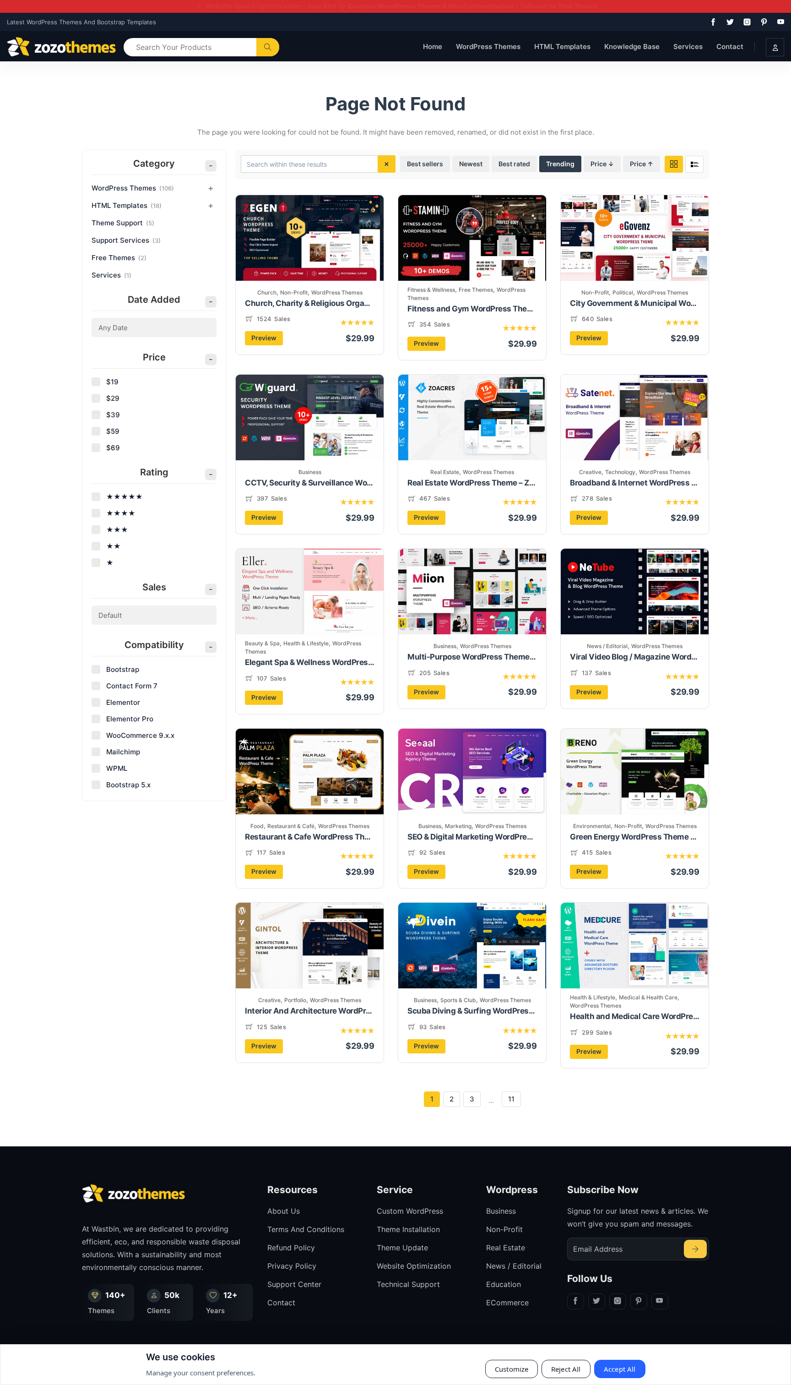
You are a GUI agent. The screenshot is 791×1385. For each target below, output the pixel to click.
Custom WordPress (410, 1211)
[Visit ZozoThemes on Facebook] (711, 22)
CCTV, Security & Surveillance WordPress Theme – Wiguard (309, 482)
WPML (116, 768)
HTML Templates (562, 46)
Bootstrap (122, 669)
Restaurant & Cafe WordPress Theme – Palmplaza (309, 836)
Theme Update (402, 1247)
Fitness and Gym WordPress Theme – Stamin (472, 308)
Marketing (458, 826)
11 (511, 1099)
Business (309, 472)
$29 (112, 398)
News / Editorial (607, 646)
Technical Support (408, 1284)
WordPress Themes (488, 46)
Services (688, 46)
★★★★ (120, 513)
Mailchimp (123, 751)
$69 (113, 447)
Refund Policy (291, 1247)
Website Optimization (414, 1265)
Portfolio (295, 1000)
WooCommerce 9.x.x (140, 735)
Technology (620, 472)
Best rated (514, 164)
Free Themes (476, 289)
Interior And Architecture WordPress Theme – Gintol (309, 1010)
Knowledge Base (632, 46)
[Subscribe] (695, 1249)
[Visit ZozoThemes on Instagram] (745, 22)
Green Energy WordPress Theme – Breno (634, 836)
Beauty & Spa (262, 643)
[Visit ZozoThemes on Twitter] (728, 22)
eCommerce (507, 1302)
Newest (470, 164)
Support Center (294, 1284)
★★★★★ (124, 496)
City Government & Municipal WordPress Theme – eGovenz (634, 303)
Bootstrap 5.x (128, 784)
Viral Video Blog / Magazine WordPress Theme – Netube (634, 656)
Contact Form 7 (131, 686)
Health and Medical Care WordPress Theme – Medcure (634, 1016)
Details (313, 253)
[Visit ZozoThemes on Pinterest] (762, 22)
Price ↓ (602, 164)
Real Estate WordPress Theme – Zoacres (472, 482)
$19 (112, 381)
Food (257, 826)
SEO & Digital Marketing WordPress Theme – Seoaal (472, 836)
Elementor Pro (129, 718)
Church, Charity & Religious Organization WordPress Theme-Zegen (309, 303)
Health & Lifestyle (306, 643)
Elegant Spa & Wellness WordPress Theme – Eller (309, 662)
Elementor (123, 702)
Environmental (592, 826)
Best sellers (425, 164)
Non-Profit (294, 292)
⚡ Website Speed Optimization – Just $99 (396, 6)
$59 (112, 431)
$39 (113, 414)
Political (622, 292)
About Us (283, 1211)
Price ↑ (641, 164)
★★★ (117, 529)
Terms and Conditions (305, 1229)
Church (266, 292)
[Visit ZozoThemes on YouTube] (779, 22)
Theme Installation (408, 1229)
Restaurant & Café (290, 826)
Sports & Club (458, 1000)
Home (432, 46)
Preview (263, 338)
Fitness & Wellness (431, 289)
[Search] (267, 47)
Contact (729, 46)
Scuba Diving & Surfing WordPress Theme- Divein (472, 1010)
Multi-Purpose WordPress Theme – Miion (472, 656)
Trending (560, 164)
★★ (113, 546)
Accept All (620, 1369)
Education (503, 1284)
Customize (511, 1369)
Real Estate (444, 472)
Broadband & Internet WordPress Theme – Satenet (634, 482)
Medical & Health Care (648, 997)
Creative (590, 472)
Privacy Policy (291, 1265)
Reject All (566, 1369)
